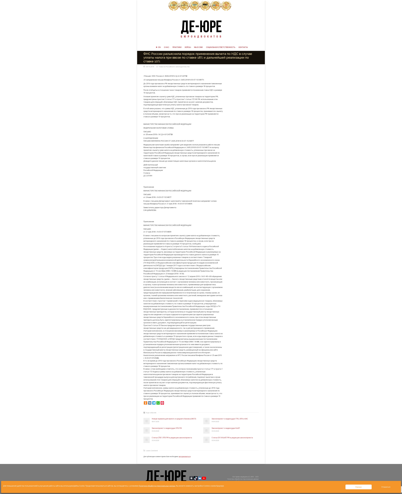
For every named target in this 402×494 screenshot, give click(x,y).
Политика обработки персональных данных (243, 479)
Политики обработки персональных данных (157, 486)
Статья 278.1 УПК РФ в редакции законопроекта (172, 437)
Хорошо (358, 487)
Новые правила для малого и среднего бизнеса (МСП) (174, 419)
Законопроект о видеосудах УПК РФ (167, 428)
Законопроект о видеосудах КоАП (226, 428)
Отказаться (385, 487)
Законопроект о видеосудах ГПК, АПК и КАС (230, 419)
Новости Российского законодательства (174, 67)
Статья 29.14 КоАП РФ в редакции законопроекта (232, 437)
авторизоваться (185, 456)
